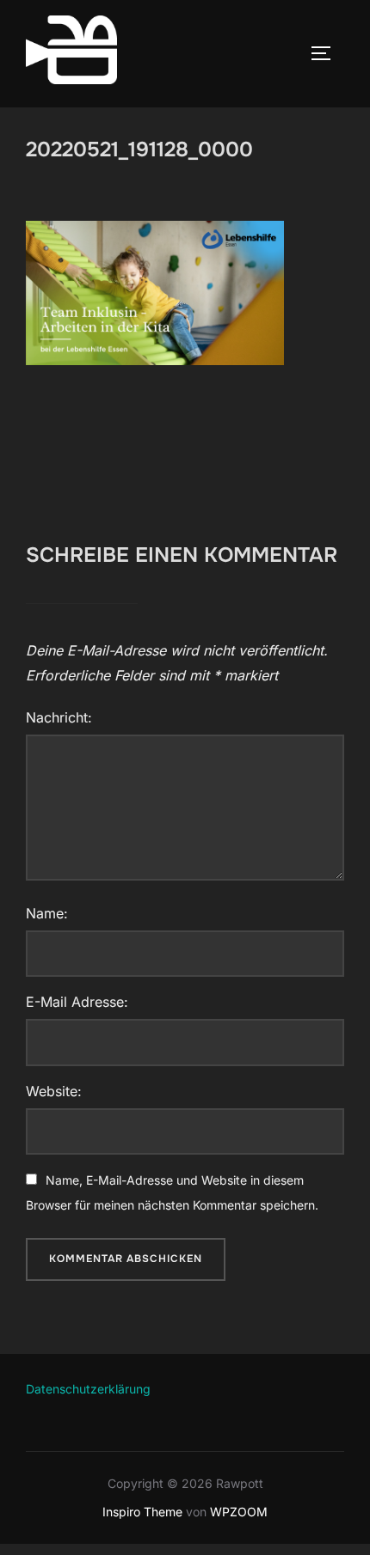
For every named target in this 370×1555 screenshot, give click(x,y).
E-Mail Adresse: (77, 1001)
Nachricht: (59, 717)
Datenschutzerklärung (88, 1388)
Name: (47, 913)
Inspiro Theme (142, 1511)
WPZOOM (239, 1511)
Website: (54, 1091)
